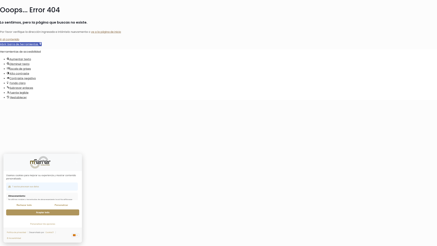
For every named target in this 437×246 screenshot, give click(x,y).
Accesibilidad (15, 238)
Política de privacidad (16, 232)
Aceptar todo (43, 212)
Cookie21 (49, 232)
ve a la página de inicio (106, 32)
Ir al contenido (9, 39)
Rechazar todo (24, 205)
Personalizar (61, 205)
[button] (21, 44)
